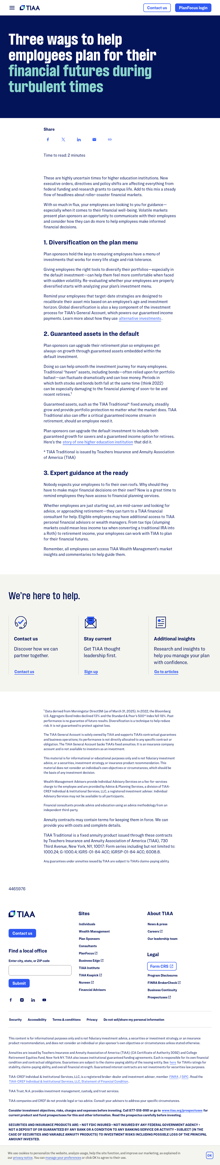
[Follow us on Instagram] (22, 1000)
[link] (109, 139)
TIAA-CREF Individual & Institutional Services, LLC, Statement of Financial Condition (68, 1081)
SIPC (185, 1077)
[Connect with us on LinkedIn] (33, 1000)
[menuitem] (12, 7)
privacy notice (23, 1158)
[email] (94, 139)
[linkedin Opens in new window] (79, 139)
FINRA (174, 1077)
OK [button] (209, 1155)
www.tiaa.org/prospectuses (182, 1110)
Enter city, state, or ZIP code (29, 961)
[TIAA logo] (22, 914)
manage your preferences (63, 1158)
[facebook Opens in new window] (48, 139)
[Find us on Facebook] (11, 1000)
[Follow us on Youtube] (44, 1000)
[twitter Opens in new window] (63, 139)
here (173, 1062)
